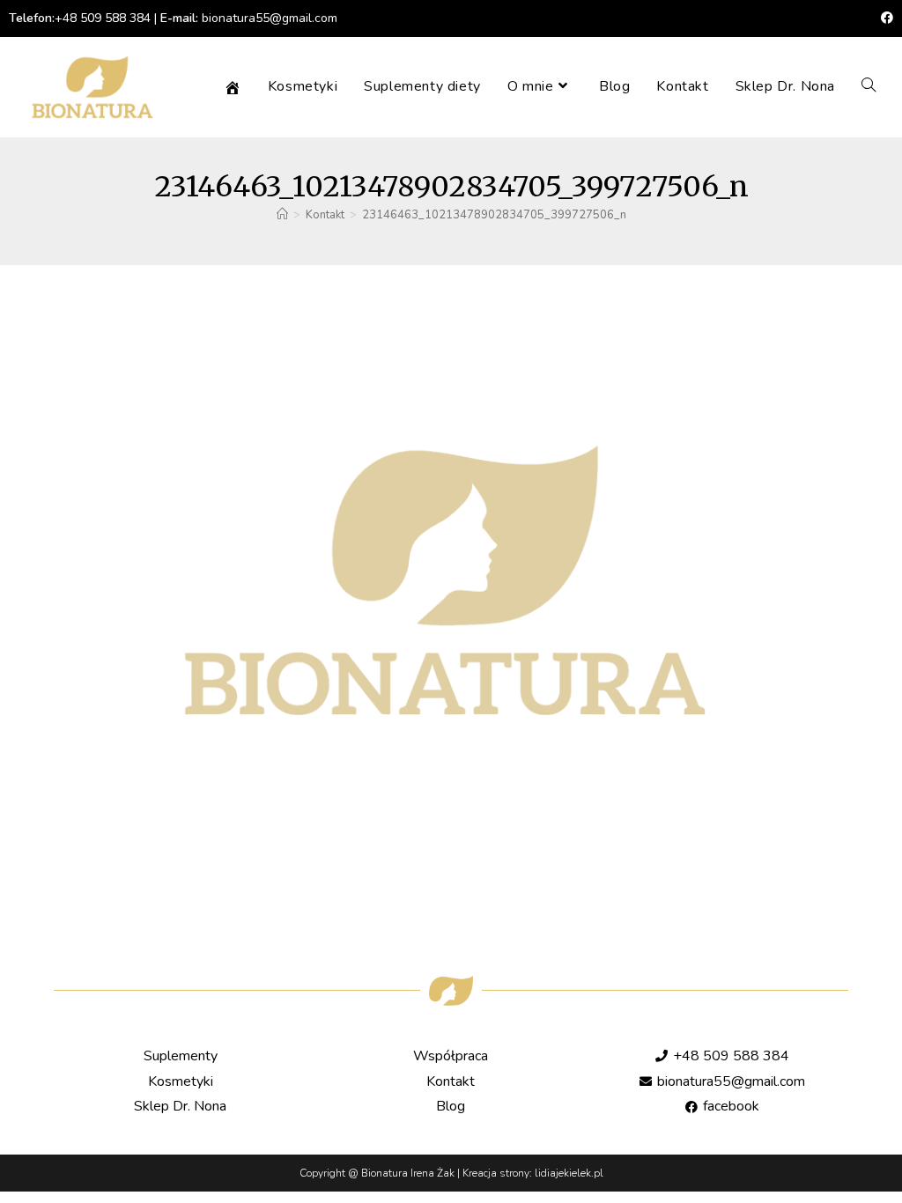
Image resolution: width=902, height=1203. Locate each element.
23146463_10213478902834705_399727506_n (494, 215)
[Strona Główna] (282, 215)
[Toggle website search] (868, 87)
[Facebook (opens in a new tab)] (884, 18)
